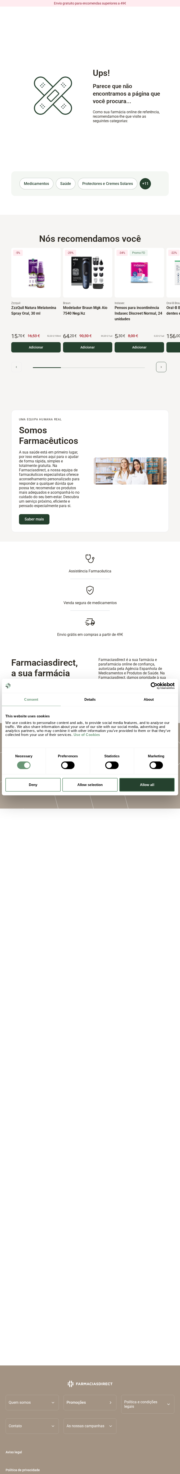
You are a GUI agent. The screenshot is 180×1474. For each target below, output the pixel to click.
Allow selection (90, 785)
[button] (90, 1404)
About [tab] (149, 699)
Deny (33, 785)
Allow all (147, 785)
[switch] (68, 765)
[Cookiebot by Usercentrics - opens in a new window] (154, 685)
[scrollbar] (89, 367)
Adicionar (36, 347)
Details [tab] (90, 699)
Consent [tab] (31, 699)
